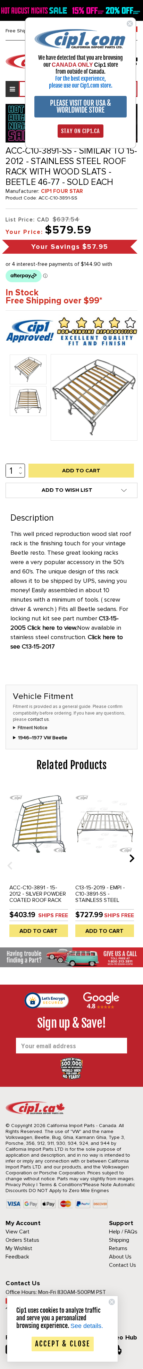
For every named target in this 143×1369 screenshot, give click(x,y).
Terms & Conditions (60, 1185)
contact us (38, 719)
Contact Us (122, 1265)
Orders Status (22, 1240)
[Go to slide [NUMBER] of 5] (7, 858)
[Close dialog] (129, 23)
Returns (118, 1248)
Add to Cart (38, 931)
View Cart (18, 1231)
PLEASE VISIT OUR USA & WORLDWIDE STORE (80, 106)
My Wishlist (19, 1248)
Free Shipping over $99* (54, 301)
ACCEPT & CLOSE (62, 1343)
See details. (86, 1325)
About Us (120, 1256)
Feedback (17, 1256)
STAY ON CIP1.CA (80, 131)
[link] (80, 38)
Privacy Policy (20, 1185)
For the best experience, (80, 78)
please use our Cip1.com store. (80, 85)
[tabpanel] (39, 863)
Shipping (119, 1240)
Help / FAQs (123, 1231)
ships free (53, 915)
